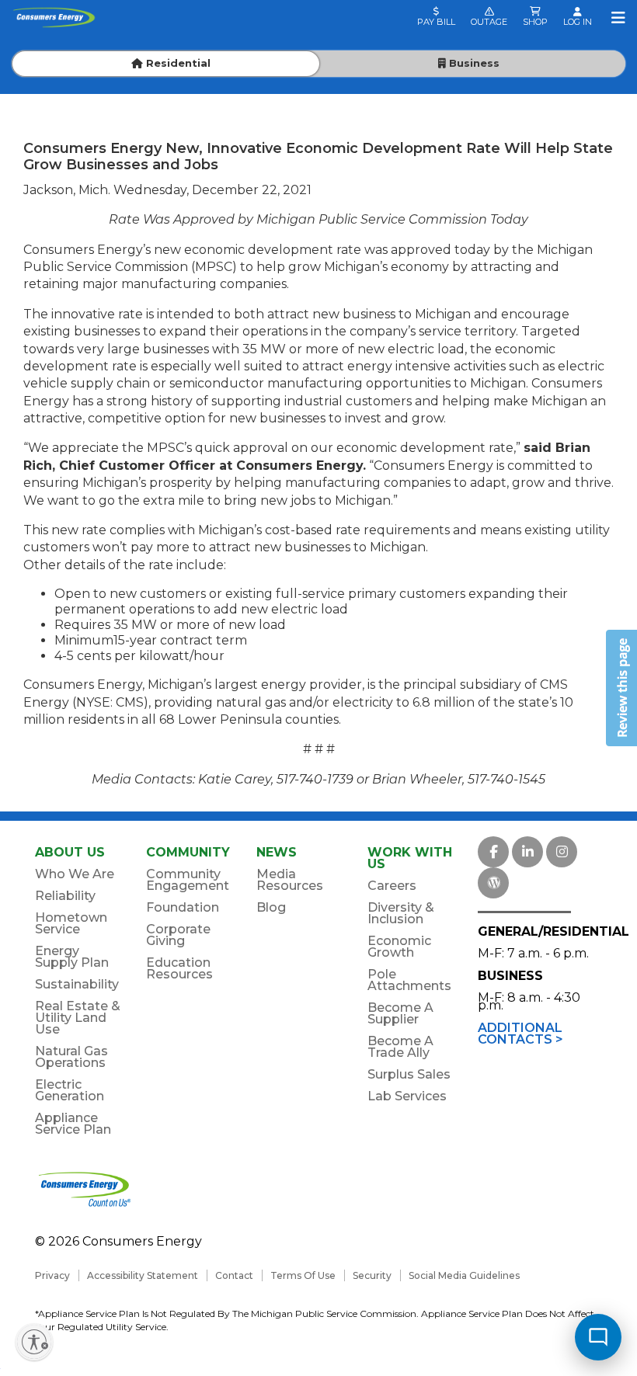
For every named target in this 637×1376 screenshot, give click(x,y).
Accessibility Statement (142, 1275)
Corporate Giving (178, 935)
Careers (391, 885)
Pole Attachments (409, 980)
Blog (271, 907)
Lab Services (407, 1096)
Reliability (65, 895)
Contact (234, 1275)
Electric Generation (69, 1090)
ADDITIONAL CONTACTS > (520, 1033)
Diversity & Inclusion (400, 913)
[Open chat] (598, 1337)
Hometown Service (71, 923)
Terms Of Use (303, 1275)
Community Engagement (187, 880)
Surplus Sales (409, 1074)
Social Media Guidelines (464, 1275)
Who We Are (74, 874)
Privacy (52, 1275)
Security (372, 1275)
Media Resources (289, 880)
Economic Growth (399, 946)
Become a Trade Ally (400, 1047)
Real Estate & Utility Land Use (77, 1018)
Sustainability (77, 984)
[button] (621, 688)
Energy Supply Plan (72, 956)
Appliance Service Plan (73, 1123)
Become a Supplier (400, 1013)
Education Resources (179, 968)
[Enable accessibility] (34, 1341)
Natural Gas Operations (71, 1057)
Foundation (182, 907)
